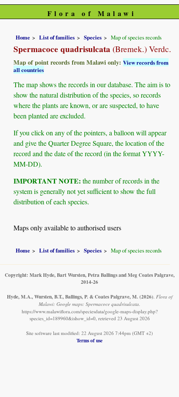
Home (23, 37)
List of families (57, 37)
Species (93, 37)
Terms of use (89, 340)
